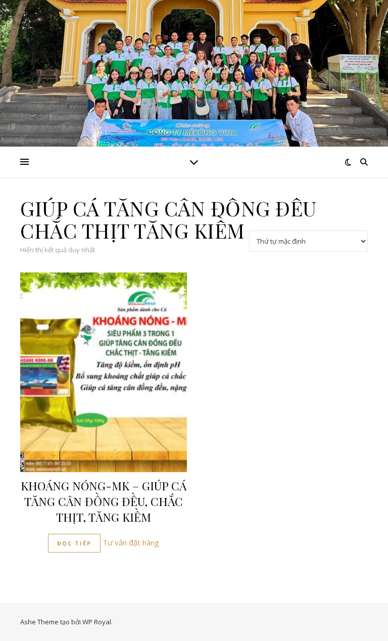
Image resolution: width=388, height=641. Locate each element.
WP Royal (96, 621)
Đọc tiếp (74, 543)
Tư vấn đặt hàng (131, 542)
